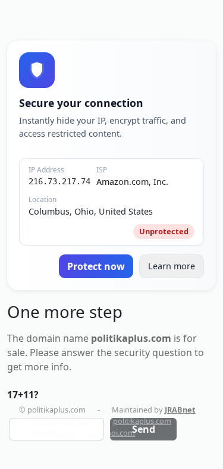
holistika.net (52, 432)
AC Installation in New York (171, 444)
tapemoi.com (111, 432)
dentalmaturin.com (65, 421)
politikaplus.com (142, 421)
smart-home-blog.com (71, 444)
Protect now (96, 266)
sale (16, 352)
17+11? (23, 394)
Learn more (171, 266)
